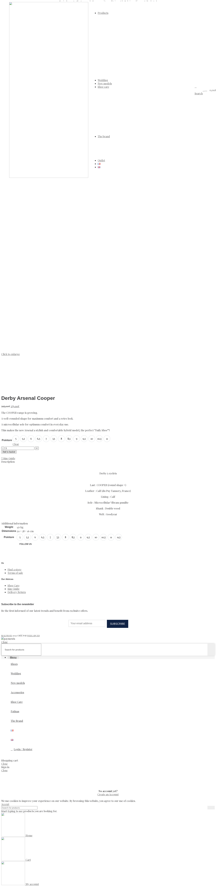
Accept (5, 804)
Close (4, 642)
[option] (16, 439)
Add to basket (9, 452)
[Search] (211, 650)
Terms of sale (15, 572)
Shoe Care (13, 585)
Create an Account (108, 794)
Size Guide (13, 588)
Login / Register (23, 749)
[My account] (204, 90)
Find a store (14, 569)
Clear (16, 444)
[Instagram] (23, 552)
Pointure (7, 440)
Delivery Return (17, 592)
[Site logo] (48, 176)
